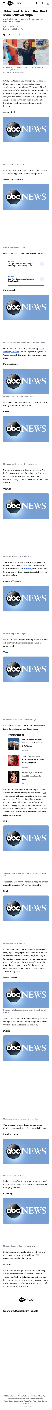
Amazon (37, 93)
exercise (27, 568)
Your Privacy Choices (40, 1401)
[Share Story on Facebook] (4, 35)
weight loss (8, 87)
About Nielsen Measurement (13, 1401)
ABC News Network (10, 1396)
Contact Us (25, 1404)
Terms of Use (28, 1401)
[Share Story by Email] (14, 35)
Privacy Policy (22, 1396)
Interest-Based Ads (36, 1399)
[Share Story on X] (9, 35)
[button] (4, 3)
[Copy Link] (19, 35)
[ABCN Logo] (14, 3)
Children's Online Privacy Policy (18, 1399)
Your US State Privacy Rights (37, 1396)
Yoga (5, 652)
